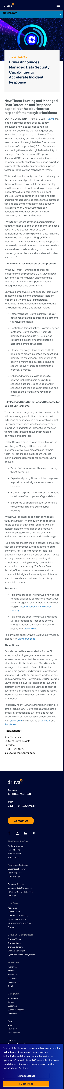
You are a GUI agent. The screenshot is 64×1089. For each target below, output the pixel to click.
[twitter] (33, 833)
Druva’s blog (31, 628)
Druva (50, 118)
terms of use (16, 1052)
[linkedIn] (25, 833)
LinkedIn (45, 720)
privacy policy (45, 1048)
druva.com (16, 720)
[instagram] (17, 833)
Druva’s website (26, 638)
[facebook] (9, 833)
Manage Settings (26, 1076)
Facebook (10, 724)
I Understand (26, 1084)
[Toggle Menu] (43, 5)
